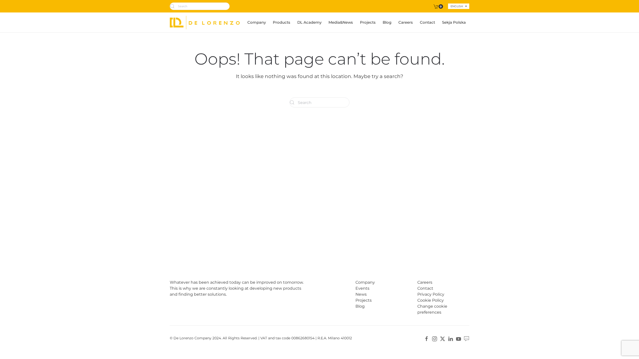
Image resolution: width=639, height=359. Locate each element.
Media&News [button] (340, 22)
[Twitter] (442, 338)
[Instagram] (434, 338)
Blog (387, 22)
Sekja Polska (454, 22)
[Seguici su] (466, 338)
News (361, 294)
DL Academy (309, 22)
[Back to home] (205, 22)
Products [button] (281, 22)
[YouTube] (458, 338)
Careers (405, 22)
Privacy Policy (430, 294)
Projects (368, 22)
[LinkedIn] (450, 338)
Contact (427, 22)
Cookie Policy (430, 300)
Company (256, 22)
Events (362, 288)
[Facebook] (426, 338)
